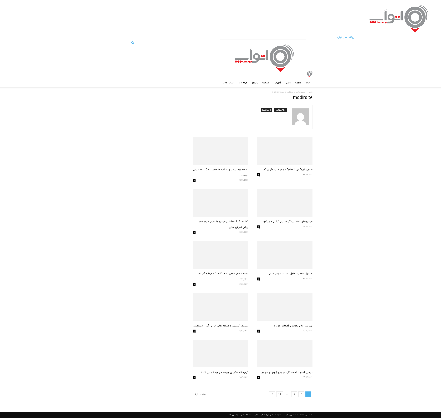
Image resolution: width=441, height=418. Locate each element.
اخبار (288, 83)
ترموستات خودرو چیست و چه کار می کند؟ (224, 372)
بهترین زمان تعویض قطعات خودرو (293, 326)
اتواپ (298, 83)
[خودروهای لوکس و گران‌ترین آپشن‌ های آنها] (284, 203)
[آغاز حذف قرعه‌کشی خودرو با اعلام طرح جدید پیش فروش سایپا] (220, 203)
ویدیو (255, 83)
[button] (133, 44)
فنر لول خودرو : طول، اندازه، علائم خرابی (290, 273)
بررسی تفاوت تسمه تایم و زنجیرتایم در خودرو (286, 372)
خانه (307, 83)
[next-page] (272, 394)
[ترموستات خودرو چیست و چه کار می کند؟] (220, 353)
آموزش (277, 83)
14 (279, 394)
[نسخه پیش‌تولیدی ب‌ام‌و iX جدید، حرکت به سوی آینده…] (220, 151)
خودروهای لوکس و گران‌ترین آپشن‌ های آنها (287, 221)
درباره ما (242, 83)
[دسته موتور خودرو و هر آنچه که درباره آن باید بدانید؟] (220, 255)
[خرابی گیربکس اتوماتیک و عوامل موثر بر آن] (284, 151)
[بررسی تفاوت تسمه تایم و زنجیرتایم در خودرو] (284, 353)
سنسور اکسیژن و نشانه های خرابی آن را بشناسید (220, 326)
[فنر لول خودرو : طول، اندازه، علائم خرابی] (284, 255)
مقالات (265, 83)
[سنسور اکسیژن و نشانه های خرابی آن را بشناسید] (220, 307)
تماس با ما (228, 83)
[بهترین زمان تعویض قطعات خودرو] (284, 307)
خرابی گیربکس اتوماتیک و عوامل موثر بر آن (288, 169)
